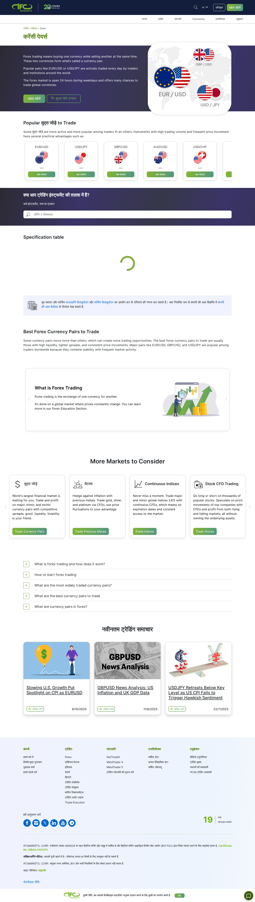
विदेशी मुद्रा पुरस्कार (32, 762)
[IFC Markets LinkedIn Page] (54, 823)
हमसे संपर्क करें (30, 772)
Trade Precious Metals (90, 531)
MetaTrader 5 (115, 767)
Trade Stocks (205, 531)
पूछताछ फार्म (29, 767)
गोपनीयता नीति (31, 882)
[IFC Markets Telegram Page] (72, 823)
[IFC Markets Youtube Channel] (63, 823)
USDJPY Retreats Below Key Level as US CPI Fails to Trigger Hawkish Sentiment (196, 692)
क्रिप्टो (68, 777)
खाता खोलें (235, 7)
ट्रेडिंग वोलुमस (71, 787)
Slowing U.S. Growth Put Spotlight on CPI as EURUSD (54, 690)
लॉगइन (219, 7)
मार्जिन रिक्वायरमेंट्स (74, 792)
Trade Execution (75, 802)
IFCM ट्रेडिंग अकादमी (201, 772)
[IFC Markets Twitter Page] (45, 823)
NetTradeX (113, 757)
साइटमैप (42, 870)
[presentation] (29, 399)
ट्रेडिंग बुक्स (195, 762)
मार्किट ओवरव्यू (155, 767)
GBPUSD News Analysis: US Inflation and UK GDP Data (125, 690)
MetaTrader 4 (115, 762)
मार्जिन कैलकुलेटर (103, 302)
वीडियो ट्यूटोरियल (198, 757)
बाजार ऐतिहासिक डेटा (158, 762)
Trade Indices (144, 531)
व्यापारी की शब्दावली (199, 767)
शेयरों (67, 772)
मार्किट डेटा (153, 757)
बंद (179, 895)
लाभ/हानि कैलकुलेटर (77, 302)
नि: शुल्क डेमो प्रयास (63, 98)
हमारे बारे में (28, 757)
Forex (68, 757)
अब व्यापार (41, 174)
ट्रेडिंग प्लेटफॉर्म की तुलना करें (120, 772)
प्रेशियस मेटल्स (72, 762)
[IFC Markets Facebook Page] (27, 823)
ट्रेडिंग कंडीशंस (72, 782)
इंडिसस (68, 767)
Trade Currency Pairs (29, 531)
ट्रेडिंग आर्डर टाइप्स (74, 797)
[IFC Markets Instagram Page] (36, 823)
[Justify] (195, 7)
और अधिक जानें (35, 709)
